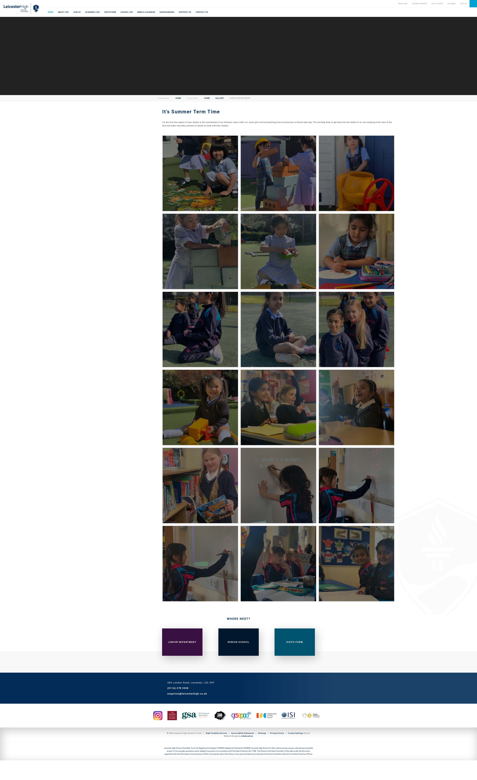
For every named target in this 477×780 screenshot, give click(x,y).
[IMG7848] (356, 485)
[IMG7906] (278, 173)
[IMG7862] (200, 485)
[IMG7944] (356, 251)
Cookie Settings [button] (295, 733)
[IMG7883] (278, 407)
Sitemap (262, 733)
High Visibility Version (216, 733)
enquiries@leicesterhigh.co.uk (187, 693)
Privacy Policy (277, 733)
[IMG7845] (200, 563)
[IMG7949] (200, 329)
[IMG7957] (356, 329)
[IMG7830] (356, 563)
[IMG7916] (200, 251)
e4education (247, 736)
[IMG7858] (278, 485)
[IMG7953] (278, 329)
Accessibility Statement (242, 733)
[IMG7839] (278, 563)
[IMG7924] (278, 251)
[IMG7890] (200, 407)
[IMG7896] (200, 173)
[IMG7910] (356, 173)
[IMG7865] (356, 407)
